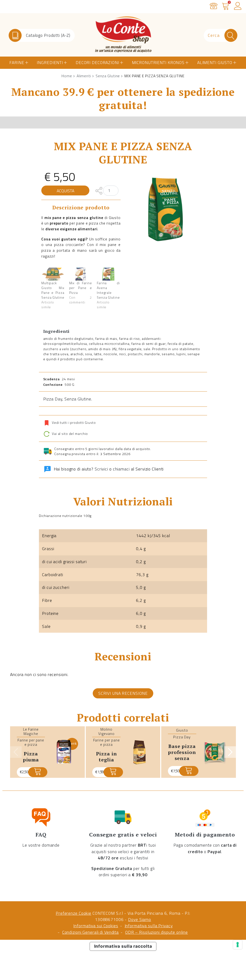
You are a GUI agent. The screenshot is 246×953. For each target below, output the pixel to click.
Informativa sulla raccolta (123, 946)
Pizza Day (52, 399)
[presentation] (16, 752)
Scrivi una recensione (123, 693)
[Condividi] (99, 190)
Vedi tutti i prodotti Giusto (74, 422)
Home (67, 76)
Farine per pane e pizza (31, 742)
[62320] (188, 771)
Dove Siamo (139, 919)
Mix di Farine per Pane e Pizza (80, 287)
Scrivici (101, 469)
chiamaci (121, 469)
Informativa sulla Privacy (149, 925)
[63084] (113, 772)
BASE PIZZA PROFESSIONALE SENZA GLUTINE (186, 755)
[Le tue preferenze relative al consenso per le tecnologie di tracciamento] (237, 944)
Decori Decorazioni (97, 62)
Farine (16, 62)
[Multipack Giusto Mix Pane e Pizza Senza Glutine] (52, 274)
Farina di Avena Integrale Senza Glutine (108, 290)
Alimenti (84, 76)
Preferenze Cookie (73, 913)
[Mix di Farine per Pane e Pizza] (80, 274)
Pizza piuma (31, 756)
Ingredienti (50, 62)
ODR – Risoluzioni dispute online (156, 932)
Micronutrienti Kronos (158, 62)
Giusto (182, 730)
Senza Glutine (108, 76)
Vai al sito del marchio (69, 433)
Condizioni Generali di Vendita (90, 932)
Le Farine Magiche (31, 731)
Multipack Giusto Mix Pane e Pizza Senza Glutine (52, 290)
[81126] (37, 772)
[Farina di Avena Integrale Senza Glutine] (108, 274)
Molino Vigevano (106, 731)
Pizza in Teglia (106, 756)
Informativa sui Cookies (95, 925)
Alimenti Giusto (214, 62)
